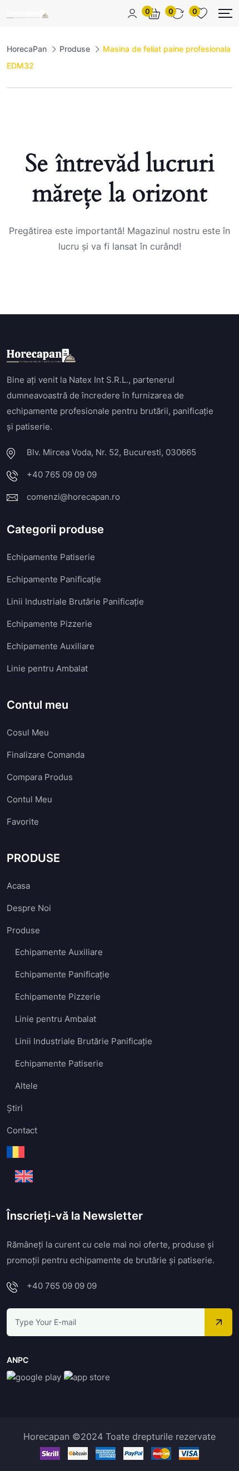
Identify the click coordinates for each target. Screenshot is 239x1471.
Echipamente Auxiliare (50, 646)
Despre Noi (29, 908)
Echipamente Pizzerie (49, 623)
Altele (26, 1085)
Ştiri (15, 1108)
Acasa (18, 885)
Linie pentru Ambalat (47, 668)
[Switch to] (15, 1152)
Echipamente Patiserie (51, 557)
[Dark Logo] (27, 13)
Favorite (23, 821)
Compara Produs (40, 777)
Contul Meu (29, 799)
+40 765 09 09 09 (62, 474)
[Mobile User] (132, 13)
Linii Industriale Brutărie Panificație (75, 601)
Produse (23, 930)
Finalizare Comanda (45, 754)
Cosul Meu (28, 732)
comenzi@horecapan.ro (73, 496)
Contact (22, 1130)
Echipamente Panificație (54, 579)
